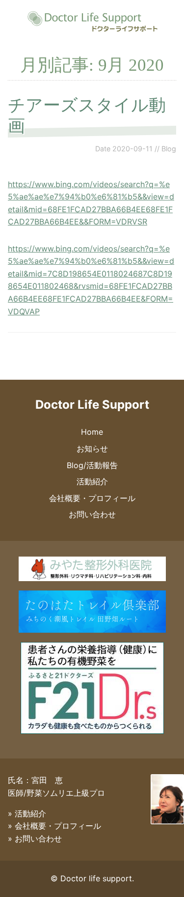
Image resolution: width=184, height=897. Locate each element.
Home (92, 432)
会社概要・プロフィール (92, 498)
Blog (168, 148)
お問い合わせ (92, 514)
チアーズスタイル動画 (87, 115)
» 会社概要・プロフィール (54, 826)
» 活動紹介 (27, 813)
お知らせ (92, 448)
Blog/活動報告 (92, 465)
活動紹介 (92, 481)
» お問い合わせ (35, 838)
